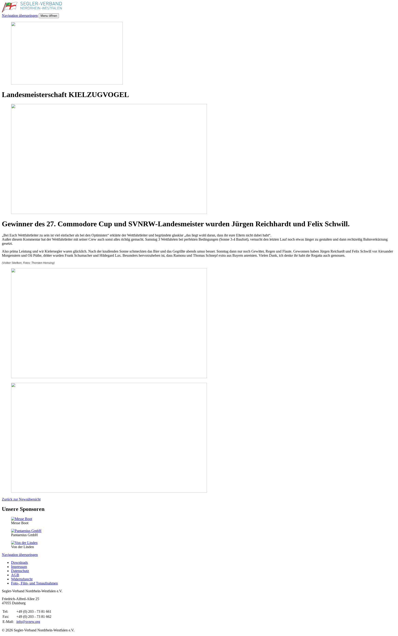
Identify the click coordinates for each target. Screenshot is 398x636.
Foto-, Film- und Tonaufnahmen (34, 583)
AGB (15, 575)
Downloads (19, 562)
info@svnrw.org (28, 622)
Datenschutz (20, 571)
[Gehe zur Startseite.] (32, 11)
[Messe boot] (21, 519)
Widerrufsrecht (21, 579)
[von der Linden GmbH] (24, 543)
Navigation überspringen (20, 15)
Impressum (19, 567)
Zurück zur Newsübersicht (21, 499)
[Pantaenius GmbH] (26, 531)
